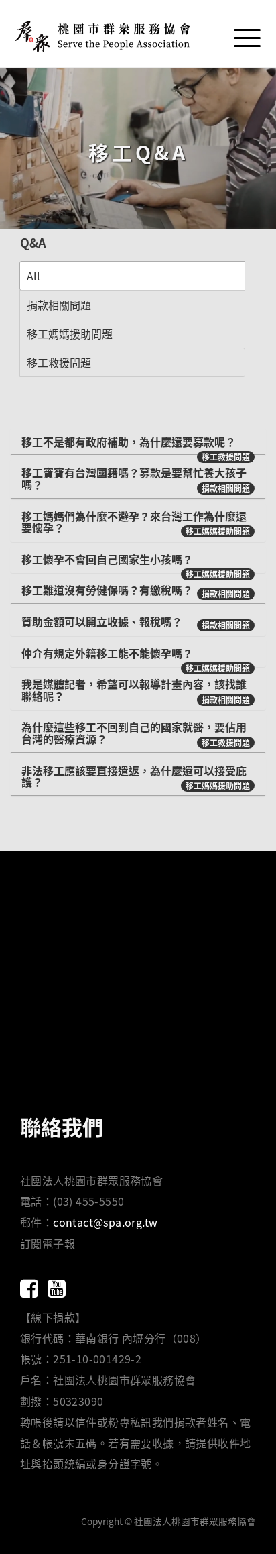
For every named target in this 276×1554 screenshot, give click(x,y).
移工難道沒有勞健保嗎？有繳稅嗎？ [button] (107, 590)
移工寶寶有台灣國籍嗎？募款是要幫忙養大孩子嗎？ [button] (134, 478)
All (33, 276)
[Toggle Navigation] (246, 34)
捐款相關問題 (59, 305)
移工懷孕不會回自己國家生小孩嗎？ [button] (107, 559)
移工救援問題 (59, 362)
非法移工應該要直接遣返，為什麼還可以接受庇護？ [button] (134, 776)
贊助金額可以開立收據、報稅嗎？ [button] (101, 621)
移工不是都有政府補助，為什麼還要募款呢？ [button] (128, 441)
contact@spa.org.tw (105, 1222)
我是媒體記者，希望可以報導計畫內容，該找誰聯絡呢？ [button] (134, 690)
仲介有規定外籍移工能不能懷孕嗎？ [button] (107, 653)
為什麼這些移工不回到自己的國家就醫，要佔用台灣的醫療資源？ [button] (134, 733)
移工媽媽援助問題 (70, 333)
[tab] (138, 442)
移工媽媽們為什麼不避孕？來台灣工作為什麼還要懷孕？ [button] (134, 522)
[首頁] (104, 33)
